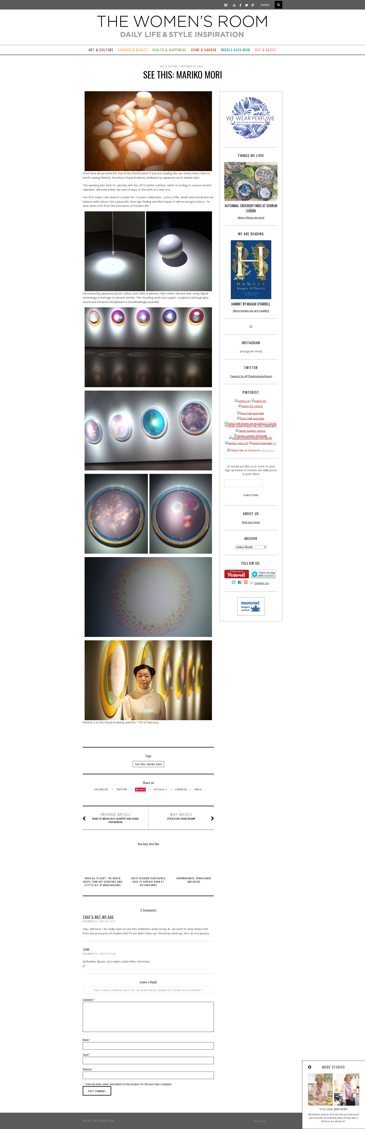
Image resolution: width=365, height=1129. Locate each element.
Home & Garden (203, 49)
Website (87, 1069)
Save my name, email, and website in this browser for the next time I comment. (129, 1084)
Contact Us (261, 583)
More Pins (268, 451)
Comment (89, 999)
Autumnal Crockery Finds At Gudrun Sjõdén (251, 208)
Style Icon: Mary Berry (334, 1109)
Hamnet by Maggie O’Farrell (251, 303)
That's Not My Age (98, 916)
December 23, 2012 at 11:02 (99, 953)
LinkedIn (181, 789)
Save (142, 789)
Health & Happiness (169, 49)
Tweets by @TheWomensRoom (251, 376)
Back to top (259, 1121)
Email (198, 789)
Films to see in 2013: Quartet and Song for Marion (115, 818)
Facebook (101, 789)
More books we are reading (251, 310)
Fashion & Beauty (133, 49)
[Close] (310, 1067)
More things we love (251, 217)
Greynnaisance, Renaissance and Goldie (193, 880)
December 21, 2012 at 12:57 (99, 921)
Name (86, 1040)
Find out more (251, 522)
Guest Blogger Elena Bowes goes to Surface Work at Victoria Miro (148, 882)
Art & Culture (101, 49)
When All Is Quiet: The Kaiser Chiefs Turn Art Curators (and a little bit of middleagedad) (102, 882)
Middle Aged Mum (235, 49)
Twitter (122, 789)
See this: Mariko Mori (148, 764)
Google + (161, 789)
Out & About (266, 49)
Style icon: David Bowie (181, 816)
